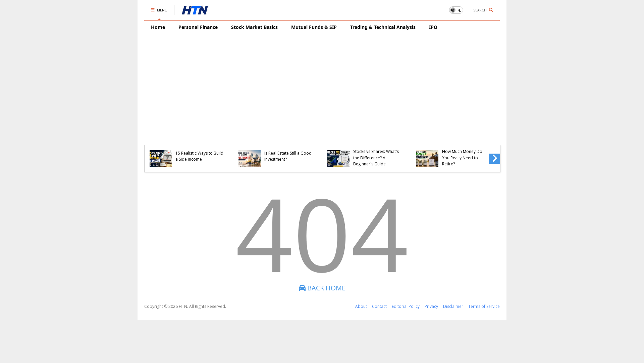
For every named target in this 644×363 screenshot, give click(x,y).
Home (158, 27)
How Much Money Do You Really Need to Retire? (462, 158)
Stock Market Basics (254, 27)
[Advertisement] (322, 84)
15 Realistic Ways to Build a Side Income (199, 156)
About (361, 306)
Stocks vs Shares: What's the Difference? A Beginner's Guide (376, 158)
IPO (433, 27)
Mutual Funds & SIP (314, 27)
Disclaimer (453, 306)
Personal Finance (198, 27)
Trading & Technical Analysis (383, 27)
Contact (379, 306)
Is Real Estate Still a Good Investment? (288, 156)
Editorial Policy (406, 306)
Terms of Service (484, 306)
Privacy (431, 306)
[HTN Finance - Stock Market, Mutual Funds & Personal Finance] (195, 12)
